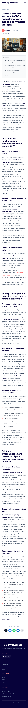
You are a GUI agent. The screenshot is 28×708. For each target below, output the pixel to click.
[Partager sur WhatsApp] (14, 630)
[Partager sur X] (6, 630)
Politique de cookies (6, 696)
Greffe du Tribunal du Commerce (9, 667)
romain (9, 30)
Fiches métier (5, 664)
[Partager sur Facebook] (10, 630)
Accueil (3, 9)
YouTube (7, 656)
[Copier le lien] (22, 630)
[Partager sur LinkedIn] (18, 630)
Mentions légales (6, 691)
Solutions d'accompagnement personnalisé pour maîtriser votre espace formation (13, 73)
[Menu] (24, 2)
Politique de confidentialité (8, 693)
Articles (7, 9)
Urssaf (3, 669)
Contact (3, 682)
